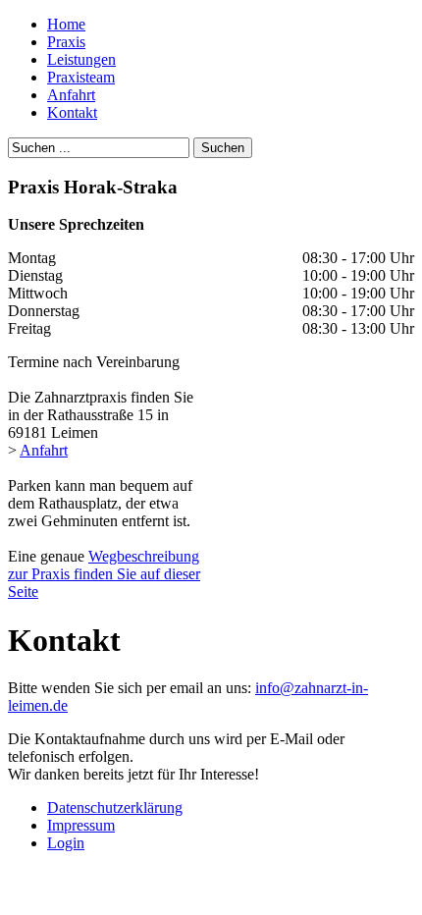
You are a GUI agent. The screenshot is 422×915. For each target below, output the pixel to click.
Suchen (222, 147)
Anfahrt (44, 450)
